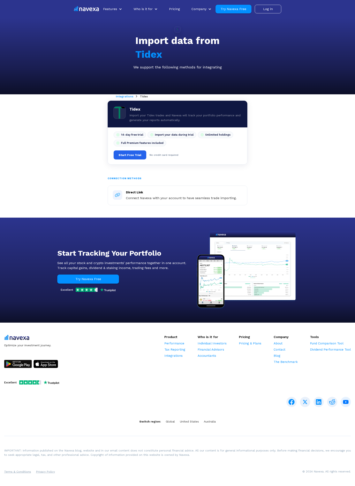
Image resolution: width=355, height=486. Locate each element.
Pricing (174, 9)
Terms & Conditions (17, 471)
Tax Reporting (174, 349)
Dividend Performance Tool (330, 349)
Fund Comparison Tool (326, 343)
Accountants (207, 356)
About (278, 343)
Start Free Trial (130, 155)
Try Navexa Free (233, 9)
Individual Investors (212, 343)
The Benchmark (286, 362)
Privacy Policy (45, 471)
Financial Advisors (211, 349)
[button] (112, 9)
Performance (174, 343)
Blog (277, 356)
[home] (86, 9)
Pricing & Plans (250, 343)
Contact (279, 349)
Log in (268, 9)
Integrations (124, 96)
